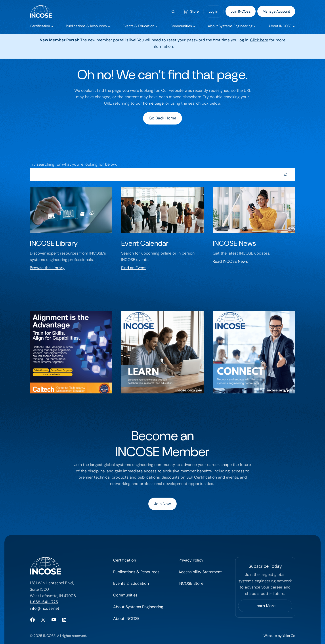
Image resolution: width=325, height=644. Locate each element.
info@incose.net (44, 608)
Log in (213, 11)
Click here (259, 40)
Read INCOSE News (230, 261)
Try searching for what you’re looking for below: (73, 164)
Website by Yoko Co (279, 635)
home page (153, 103)
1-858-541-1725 (44, 602)
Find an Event (133, 267)
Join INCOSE (240, 11)
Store (194, 11)
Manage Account (276, 11)
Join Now (162, 503)
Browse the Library (47, 267)
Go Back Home (162, 118)
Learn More (265, 605)
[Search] (285, 174)
